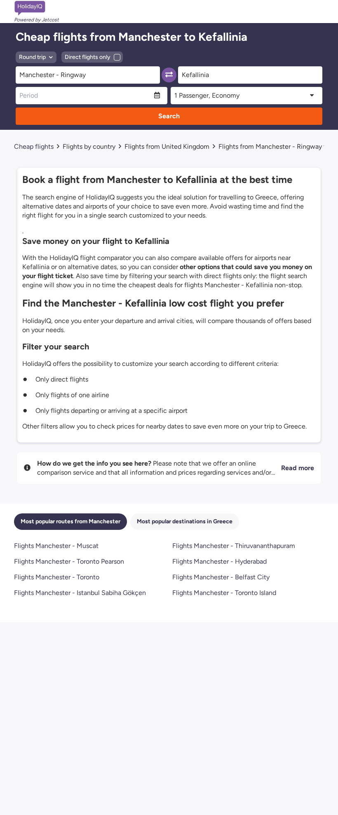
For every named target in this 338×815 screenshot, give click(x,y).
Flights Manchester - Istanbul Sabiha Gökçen (80, 593)
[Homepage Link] (36, 8)
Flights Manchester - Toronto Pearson (69, 561)
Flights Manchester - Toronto (56, 577)
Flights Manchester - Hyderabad (219, 561)
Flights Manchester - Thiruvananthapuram (233, 546)
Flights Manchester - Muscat (56, 546)
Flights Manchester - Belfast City (221, 577)
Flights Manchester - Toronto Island (224, 593)
